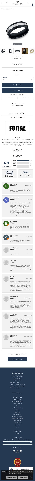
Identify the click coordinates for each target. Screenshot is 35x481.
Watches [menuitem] (17, 424)
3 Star (14, 163)
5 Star (14, 160)
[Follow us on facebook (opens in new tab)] (14, 451)
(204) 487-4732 (17, 58)
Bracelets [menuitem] (17, 412)
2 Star (14, 165)
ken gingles (13, 184)
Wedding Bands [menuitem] (17, 403)
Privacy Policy (24, 471)
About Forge (17, 118)
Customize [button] (17, 90)
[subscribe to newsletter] (31, 443)
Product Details (17, 113)
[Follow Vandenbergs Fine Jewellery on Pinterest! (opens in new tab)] (21, 451)
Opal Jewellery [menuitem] (17, 420)
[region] (17, 30)
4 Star (14, 162)
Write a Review (17, 359)
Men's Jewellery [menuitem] (17, 414)
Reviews (17, 156)
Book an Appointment (17, 392)
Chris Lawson (14, 235)
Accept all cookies (22, 477)
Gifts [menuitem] (17, 427)
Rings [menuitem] (17, 405)
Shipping (9, 98)
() (31, 160)
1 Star (14, 167)
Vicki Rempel (14, 276)
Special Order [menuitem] (17, 399)
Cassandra (13, 260)
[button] (7, 2)
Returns (25, 98)
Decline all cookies (11, 477)
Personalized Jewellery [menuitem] (17, 416)
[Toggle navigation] (3, 2)
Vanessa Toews (14, 198)
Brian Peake (13, 221)
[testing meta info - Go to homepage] (17, 2)
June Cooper (13, 314)
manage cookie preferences (16, 473)
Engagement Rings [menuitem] (17, 401)
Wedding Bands (17, 150)
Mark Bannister (14, 248)
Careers (18, 433)
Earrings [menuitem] (17, 410)
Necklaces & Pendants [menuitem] (17, 408)
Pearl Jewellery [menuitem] (17, 422)
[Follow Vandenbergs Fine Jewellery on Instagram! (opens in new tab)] (17, 451)
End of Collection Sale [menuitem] (17, 418)
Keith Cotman (14, 296)
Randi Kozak (13, 335)
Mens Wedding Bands (8, 9)
